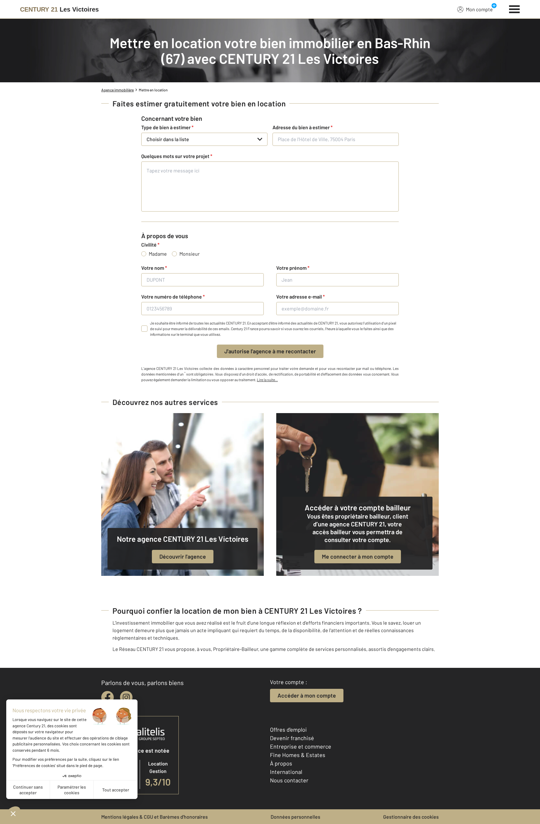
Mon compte (479, 9)
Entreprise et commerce (300, 746)
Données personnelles (295, 817)
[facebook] (107, 697)
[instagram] (126, 697)
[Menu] (514, 8)
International (286, 771)
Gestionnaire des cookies (411, 817)
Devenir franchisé (292, 737)
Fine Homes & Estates (297, 754)
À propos (281, 763)
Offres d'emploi (288, 729)
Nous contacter (289, 780)
